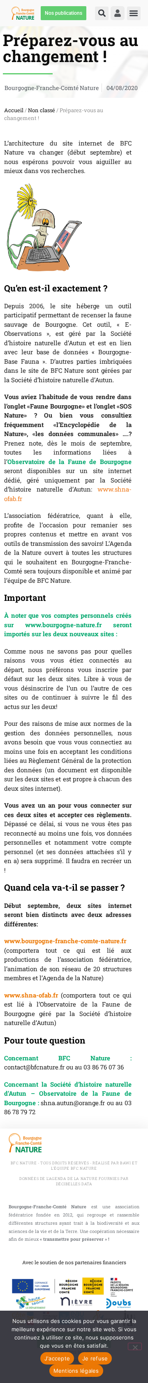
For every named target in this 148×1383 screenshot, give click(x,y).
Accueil (13, 110)
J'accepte (57, 1358)
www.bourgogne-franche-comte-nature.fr (65, 941)
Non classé (41, 110)
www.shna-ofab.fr (31, 995)
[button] (102, 13)
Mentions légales (76, 1370)
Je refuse (95, 1358)
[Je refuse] (135, 1346)
